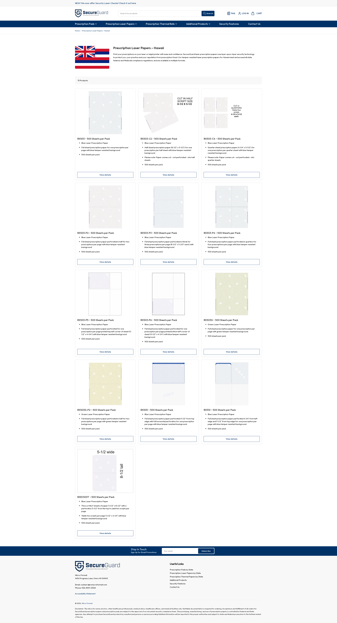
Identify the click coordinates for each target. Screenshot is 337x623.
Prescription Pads (84, 23)
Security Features (229, 23)
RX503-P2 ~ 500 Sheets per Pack (95, 232)
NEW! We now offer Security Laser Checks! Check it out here (105, 3)
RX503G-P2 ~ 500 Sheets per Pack (96, 409)
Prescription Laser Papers (120, 23)
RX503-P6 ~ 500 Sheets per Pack (159, 320)
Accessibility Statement (85, 593)
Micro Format (87, 603)
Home (77, 31)
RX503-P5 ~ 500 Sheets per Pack (95, 320)
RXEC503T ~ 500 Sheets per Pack (95, 497)
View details (105, 175)
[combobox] (166, 13)
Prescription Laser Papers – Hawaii (96, 31)
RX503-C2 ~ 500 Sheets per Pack (159, 138)
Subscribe (206, 551)
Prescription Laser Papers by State (185, 573)
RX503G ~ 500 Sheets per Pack (221, 320)
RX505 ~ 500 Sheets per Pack (157, 409)
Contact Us (254, 23)
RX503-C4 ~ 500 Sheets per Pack (222, 138)
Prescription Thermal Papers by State (186, 576)
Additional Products (197, 23)
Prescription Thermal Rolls (160, 23)
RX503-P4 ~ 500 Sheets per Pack (222, 232)
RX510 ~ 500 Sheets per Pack (220, 409)
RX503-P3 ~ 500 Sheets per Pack (159, 232)
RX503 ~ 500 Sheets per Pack (93, 138)
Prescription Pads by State (181, 569)
